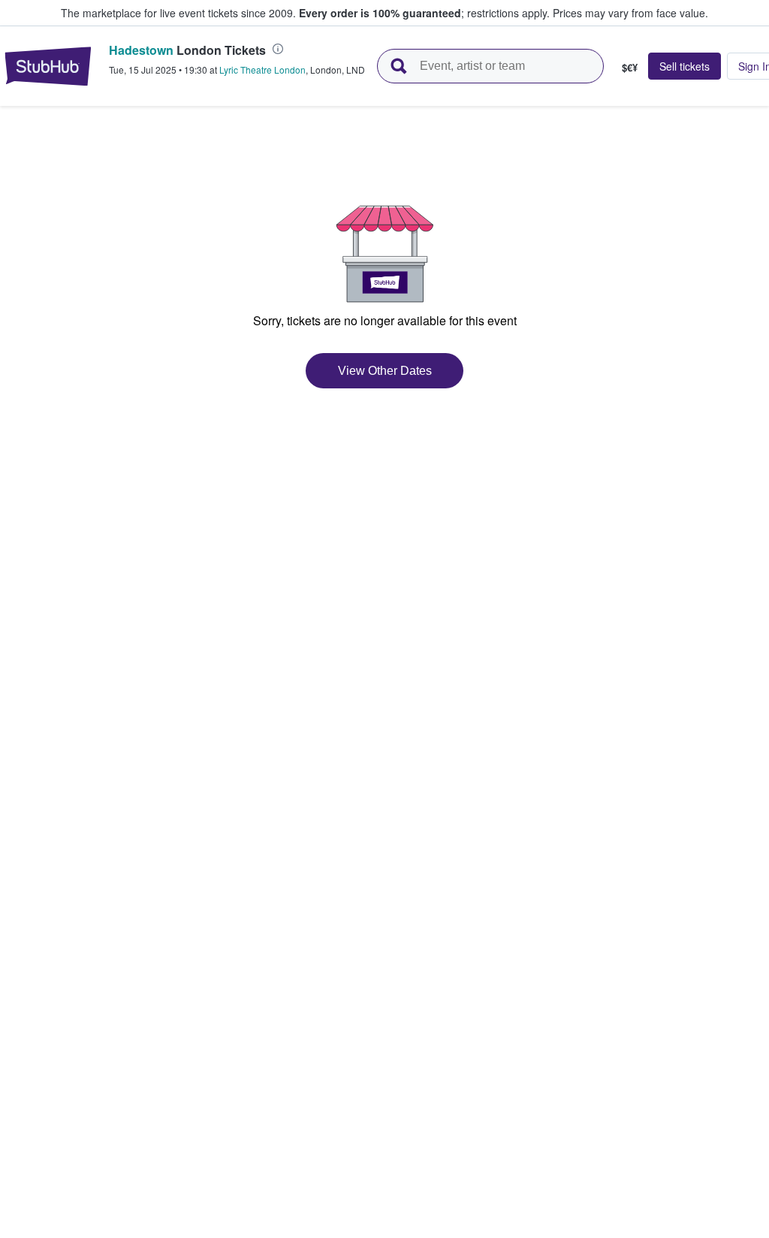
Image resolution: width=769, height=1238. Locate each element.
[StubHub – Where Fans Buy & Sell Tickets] (48, 66)
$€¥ (630, 67)
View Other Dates (385, 370)
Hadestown (141, 50)
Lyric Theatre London (262, 69)
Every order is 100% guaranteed (424, 12)
